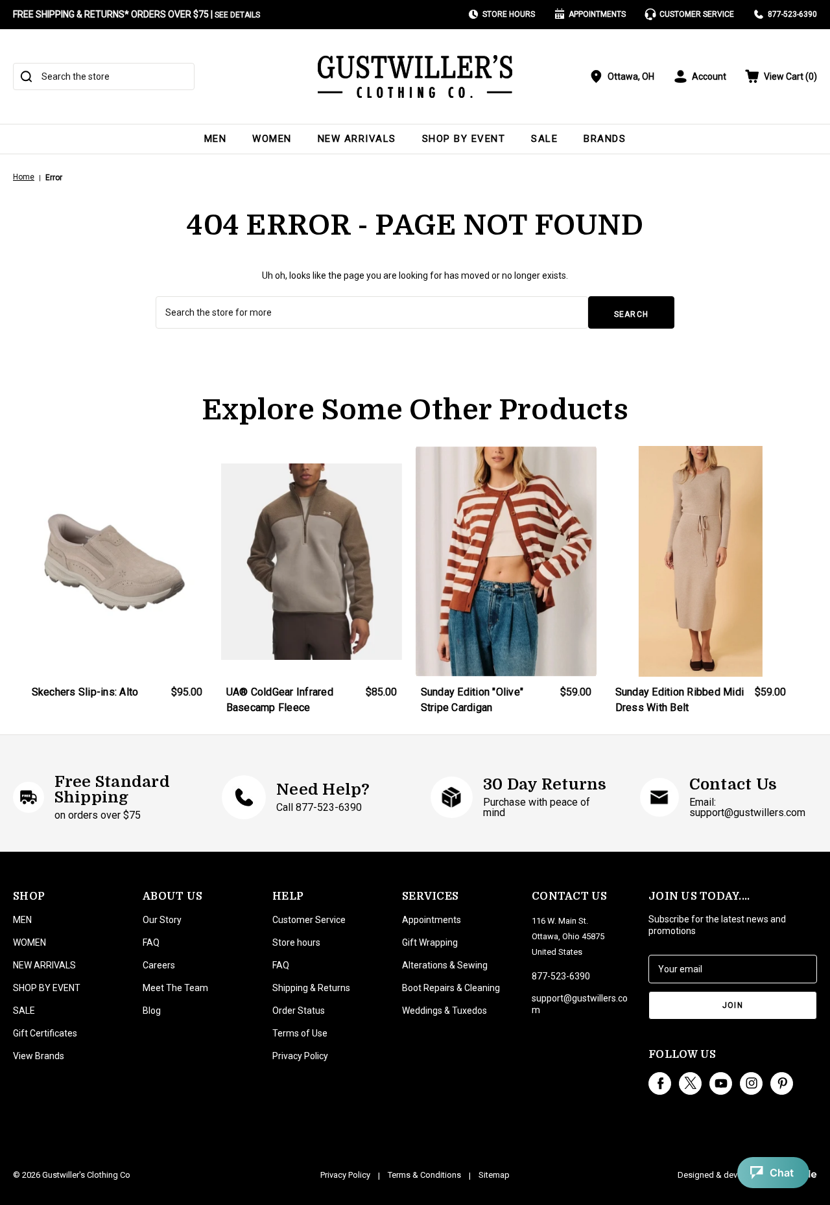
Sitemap (494, 1175)
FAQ (151, 942)
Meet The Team (175, 988)
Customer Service (696, 14)
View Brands (38, 1056)
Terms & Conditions (424, 1175)
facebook (659, 1083)
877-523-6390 (792, 14)
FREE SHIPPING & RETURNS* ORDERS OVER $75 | (136, 14)
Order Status (298, 1010)
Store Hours (508, 14)
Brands (605, 139)
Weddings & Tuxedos (444, 1010)
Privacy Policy (300, 1056)
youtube (720, 1083)
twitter (690, 1083)
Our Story (162, 920)
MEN (215, 139)
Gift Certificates (45, 1033)
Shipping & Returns (311, 988)
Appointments (597, 14)
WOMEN (272, 139)
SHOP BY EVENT (464, 139)
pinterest (781, 1083)
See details (237, 14)
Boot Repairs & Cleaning (451, 988)
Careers (159, 965)
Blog (152, 1010)
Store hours (296, 942)
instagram (751, 1083)
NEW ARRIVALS (357, 139)
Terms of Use (299, 1033)
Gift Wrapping (430, 942)
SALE (544, 139)
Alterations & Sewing (445, 965)
